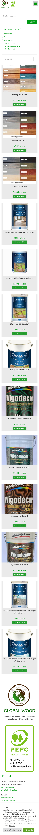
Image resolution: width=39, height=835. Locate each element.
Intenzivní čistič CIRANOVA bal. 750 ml (19, 232)
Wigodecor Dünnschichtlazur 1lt (19, 419)
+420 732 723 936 (7, 798)
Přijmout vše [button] (29, 830)
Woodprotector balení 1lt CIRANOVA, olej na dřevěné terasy (19, 612)
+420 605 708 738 (7, 787)
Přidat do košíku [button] (19, 242)
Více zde (12, 826)
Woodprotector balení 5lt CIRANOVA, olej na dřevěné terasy (19, 660)
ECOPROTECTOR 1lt (19, 140)
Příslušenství (8, 40)
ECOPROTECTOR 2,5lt (19, 186)
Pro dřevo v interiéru (12, 49)
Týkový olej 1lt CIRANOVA (19, 324)
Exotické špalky (9, 33)
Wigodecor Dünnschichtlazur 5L (19, 467)
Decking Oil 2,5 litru (19, 95)
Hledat (32, 22)
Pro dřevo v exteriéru (12, 46)
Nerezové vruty (10, 43)
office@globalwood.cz (9, 790)
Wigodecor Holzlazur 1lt (19, 516)
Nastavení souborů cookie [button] (12, 830)
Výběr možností (19, 104)
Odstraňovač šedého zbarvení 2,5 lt (19, 278)
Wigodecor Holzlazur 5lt (19, 565)
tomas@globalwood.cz (9, 800)
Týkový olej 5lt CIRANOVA (19, 370)
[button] (35, 3)
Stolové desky (8, 37)
